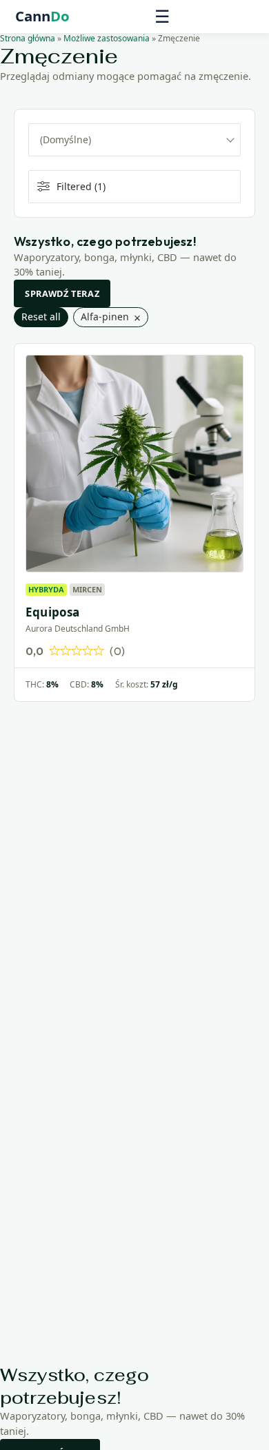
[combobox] (134, 139)
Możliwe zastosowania (106, 38)
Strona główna (27, 38)
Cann (42, 16)
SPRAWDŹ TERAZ (62, 293)
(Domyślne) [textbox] (65, 139)
